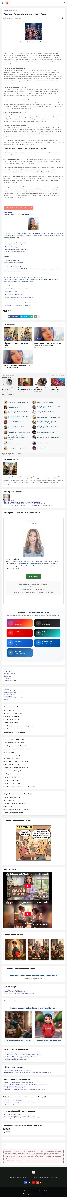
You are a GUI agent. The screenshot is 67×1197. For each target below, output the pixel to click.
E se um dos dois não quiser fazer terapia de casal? (18, 993)
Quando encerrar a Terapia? (11, 783)
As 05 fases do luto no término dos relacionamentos (9, 389)
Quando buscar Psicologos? (12, 797)
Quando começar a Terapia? (12, 780)
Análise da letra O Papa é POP (40, 388)
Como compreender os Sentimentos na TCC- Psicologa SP (21, 1118)
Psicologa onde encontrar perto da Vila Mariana (21, 303)
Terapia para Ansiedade (44, 448)
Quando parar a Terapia (10, 723)
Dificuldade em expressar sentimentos (15, 1060)
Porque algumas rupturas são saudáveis (15, 1053)
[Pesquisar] (64, 3)
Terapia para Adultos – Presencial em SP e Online (47, 427)
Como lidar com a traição (11, 990)
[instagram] (37, 1182)
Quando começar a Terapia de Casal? (14, 992)
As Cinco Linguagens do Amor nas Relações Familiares (20, 1056)
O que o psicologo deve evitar (12, 1104)
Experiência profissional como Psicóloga (29, 277)
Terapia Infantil (13, 407)
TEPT (26, 249)
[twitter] (29, 1182)
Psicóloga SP (28, 521)
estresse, (8, 249)
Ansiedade (8, 245)
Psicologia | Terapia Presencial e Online (15, 344)
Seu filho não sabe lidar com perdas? (14, 1086)
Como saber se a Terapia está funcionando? (16, 809)
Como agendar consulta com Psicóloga (15, 761)
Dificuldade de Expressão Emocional (25, 388)
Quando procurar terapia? (45, 402)
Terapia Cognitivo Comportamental (14, 732)
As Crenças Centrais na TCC (11, 1114)
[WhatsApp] (31, 316)
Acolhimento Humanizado (49, 563)
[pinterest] (41, 1182)
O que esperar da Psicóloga (11, 764)
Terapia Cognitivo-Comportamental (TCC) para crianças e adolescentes (25, 1084)
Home (5, 670)
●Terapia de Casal (8, 752)
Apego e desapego (43, 443)
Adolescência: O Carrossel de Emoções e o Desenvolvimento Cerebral (24, 1089)
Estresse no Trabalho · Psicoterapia (48, 437)
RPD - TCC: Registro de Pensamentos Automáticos (19, 1116)
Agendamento (33, 576)
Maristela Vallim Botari (36, 521)
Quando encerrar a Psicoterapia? (13, 813)
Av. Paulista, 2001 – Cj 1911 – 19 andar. (33, 589)
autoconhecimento (17, 249)
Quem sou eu (28, 1191)
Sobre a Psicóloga (8, 671)
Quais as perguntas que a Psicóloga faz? (15, 803)
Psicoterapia (19, 294)
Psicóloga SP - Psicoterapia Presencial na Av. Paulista (19, 1102)
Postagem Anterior (9, 375)
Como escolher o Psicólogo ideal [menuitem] (13, 691)
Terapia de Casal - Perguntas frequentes (17, 427)
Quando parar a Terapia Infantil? (13, 1088)
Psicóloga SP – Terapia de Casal (18, 448)
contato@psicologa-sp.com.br (13, 262)
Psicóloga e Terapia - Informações (13, 1100)
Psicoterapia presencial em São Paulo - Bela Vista (18, 417)
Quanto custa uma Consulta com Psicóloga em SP (19, 786)
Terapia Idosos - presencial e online (19, 432)
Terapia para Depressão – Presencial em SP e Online (48, 407)
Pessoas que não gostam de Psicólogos (18, 305)
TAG (14, 245)
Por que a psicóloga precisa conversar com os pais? (19, 1083)
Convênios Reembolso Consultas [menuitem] (13, 698)
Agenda (5, 675)
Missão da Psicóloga (9, 673)
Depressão (19, 245)
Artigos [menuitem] (5, 699)
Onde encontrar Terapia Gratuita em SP (15, 768)
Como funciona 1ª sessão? (11, 710)
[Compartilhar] (62, 18)
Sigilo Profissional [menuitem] (9, 694)
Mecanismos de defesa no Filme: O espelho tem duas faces (47, 344)
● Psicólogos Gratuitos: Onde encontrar (15, 746)
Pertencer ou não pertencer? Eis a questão (16, 1058)
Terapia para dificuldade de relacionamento (17, 422)
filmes (15, 10)
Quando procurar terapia (11, 716)
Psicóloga (7, 1161)
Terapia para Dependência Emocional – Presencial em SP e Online (18, 437)
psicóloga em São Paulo (30, 233)
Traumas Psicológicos (12, 247)
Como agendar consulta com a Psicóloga (46, 412)
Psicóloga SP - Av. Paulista (22, 269)
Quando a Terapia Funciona (11, 719)
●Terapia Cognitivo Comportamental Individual (17, 749)
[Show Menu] (2, 3)
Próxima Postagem (58, 375)
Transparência (38, 1191)
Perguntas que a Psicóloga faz (12, 713)
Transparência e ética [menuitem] (9, 692)
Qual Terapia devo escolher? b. (18, 402)
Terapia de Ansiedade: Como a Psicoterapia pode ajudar (46, 422)
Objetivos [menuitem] (6, 689)
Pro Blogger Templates (37, 1194)
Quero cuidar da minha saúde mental (19, 207)
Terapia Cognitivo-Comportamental (29, 563)
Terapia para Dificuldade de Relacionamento (17, 1070)
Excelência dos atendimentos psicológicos (25, 279)
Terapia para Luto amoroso (45, 432)
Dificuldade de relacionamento (15, 243)
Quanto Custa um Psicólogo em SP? (48, 417)
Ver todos (61, 324)
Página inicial (7, 10)
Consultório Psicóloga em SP (12, 267)
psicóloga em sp (17, 561)
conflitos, (12, 144)
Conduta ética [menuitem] (7, 696)
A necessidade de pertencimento (56, 388)
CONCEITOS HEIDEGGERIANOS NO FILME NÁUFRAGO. (16, 367)
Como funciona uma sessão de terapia (21, 502)
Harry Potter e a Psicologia (38, 42)
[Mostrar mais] (38, 316)
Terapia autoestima (14, 443)
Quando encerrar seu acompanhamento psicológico (19, 726)
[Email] (35, 316)
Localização (7, 678)
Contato (46, 1191)
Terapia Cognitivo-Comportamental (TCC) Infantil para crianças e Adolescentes (27, 1072)
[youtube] (33, 1182)
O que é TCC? (7, 806)
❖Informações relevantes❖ (11, 755)
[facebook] (25, 1182)
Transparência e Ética (9, 680)
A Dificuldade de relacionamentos (17, 289)
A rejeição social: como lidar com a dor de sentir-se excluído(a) (22, 1054)
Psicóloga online (48, 235)
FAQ (4, 682)
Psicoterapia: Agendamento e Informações (17, 412)
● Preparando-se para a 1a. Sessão (13, 743)
